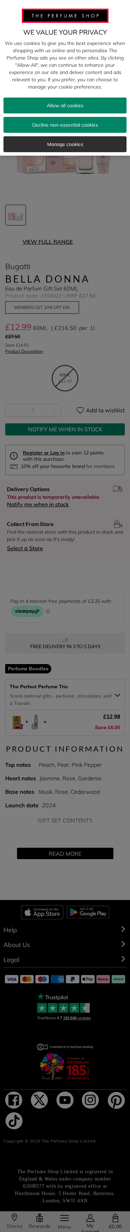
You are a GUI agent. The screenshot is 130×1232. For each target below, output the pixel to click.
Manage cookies (65, 144)
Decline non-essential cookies (65, 125)
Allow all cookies (65, 105)
